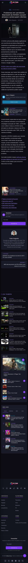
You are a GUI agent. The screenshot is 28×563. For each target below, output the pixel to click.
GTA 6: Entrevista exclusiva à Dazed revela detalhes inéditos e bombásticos (18, 441)
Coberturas (4, 525)
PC (10, 9)
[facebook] (17, 488)
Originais (3, 502)
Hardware (3, 520)
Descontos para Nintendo (9, 207)
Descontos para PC (7, 201)
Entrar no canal (14, 102)
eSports (3, 522)
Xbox (16, 502)
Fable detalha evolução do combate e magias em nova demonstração (17, 449)
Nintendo (17, 505)
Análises (3, 500)
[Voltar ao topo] (24, 555)
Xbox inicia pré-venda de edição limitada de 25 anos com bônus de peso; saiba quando (17, 426)
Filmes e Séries (4, 530)
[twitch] (21, 488)
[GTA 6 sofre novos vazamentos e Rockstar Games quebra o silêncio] (8, 432)
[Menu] (2, 2)
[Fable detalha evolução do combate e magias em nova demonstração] (8, 447)
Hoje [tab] (5, 411)
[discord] (24, 488)
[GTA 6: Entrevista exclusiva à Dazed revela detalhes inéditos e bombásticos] (8, 440)
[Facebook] (12, 560)
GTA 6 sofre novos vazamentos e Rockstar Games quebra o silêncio (18, 434)
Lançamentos (4, 507)
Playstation (18, 500)
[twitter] (3, 488)
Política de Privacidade (20, 522)
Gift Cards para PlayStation (9, 203)
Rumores (3, 528)
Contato (17, 520)
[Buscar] (25, 2)
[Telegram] (15, 560)
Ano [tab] (23, 411)
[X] (8, 560)
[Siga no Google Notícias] (19, 560)
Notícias (3, 505)
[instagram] (6, 488)
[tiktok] (14, 488)
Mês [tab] (17, 411)
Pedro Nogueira (12, 20)
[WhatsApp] (5, 560)
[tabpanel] (14, 433)
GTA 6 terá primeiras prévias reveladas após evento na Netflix (17, 418)
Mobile (17, 510)
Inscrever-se (14, 223)
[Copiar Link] (22, 560)
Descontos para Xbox (8, 205)
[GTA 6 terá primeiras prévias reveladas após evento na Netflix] (8, 417)
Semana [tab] (11, 411)
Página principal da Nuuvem (10, 199)
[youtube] (10, 488)
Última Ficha (9, 555)
